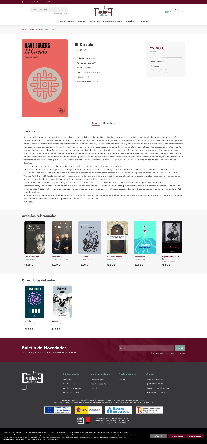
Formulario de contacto (157, 392)
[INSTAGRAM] (24, 387)
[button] (169, 11)
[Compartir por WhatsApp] (156, 71)
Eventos (122, 380)
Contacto (37, 2)
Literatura (32, 29)
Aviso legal (67, 380)
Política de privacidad (72, 388)
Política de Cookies (71, 392)
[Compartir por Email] (161, 71)
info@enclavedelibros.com (158, 388)
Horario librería (48, 2)
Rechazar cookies (176, 436)
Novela (42, 29)
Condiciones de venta (72, 384)
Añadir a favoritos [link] (158, 61)
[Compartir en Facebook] (152, 71)
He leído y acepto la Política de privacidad (169, 353)
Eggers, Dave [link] (82, 50)
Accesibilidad (96, 388)
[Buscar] (64, 9)
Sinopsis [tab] (96, 123)
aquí (56, 439)
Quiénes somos (27, 2)
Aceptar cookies (195, 436)
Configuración (158, 436)
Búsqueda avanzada (59, 13)
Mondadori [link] (91, 58)
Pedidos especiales (99, 384)
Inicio (24, 29)
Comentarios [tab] (109, 123)
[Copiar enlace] (166, 71)
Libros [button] (71, 21)
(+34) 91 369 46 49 (155, 384)
